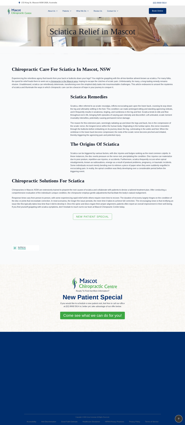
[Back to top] (178, 418)
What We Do (81, 11)
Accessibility (31, 422)
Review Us (98, 11)
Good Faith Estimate (69, 422)
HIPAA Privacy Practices (114, 422)
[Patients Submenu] (71, 10)
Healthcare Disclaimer (91, 422)
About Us (51, 11)
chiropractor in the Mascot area (64, 81)
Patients (66, 11)
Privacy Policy (134, 422)
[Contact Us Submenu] (118, 10)
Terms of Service (151, 422)
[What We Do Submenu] (88, 10)
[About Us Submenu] (57, 10)
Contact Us (111, 11)
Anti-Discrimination (48, 422)
